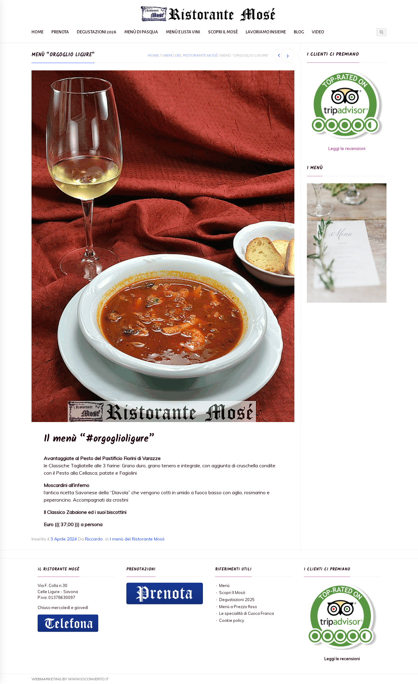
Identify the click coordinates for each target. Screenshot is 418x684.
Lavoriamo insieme (266, 32)
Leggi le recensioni (346, 148)
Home (37, 32)
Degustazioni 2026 (96, 32)
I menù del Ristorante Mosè (190, 55)
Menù (224, 585)
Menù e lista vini (183, 32)
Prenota (60, 32)
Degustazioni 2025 (237, 599)
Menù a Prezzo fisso (238, 606)
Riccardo (94, 539)
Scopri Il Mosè (223, 32)
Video (318, 32)
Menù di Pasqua (141, 32)
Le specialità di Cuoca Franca (246, 613)
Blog (299, 32)
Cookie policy (231, 620)
